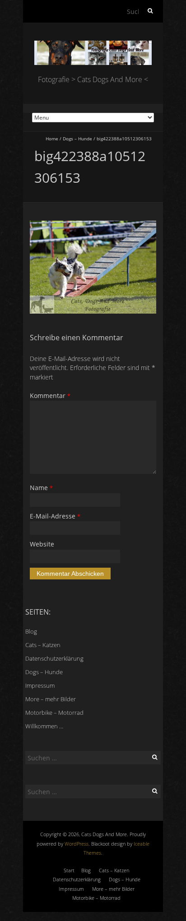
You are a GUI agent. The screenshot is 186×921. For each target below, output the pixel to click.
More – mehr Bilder (50, 699)
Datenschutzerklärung (54, 658)
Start (69, 870)
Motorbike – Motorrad (54, 712)
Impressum (40, 685)
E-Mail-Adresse (55, 516)
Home (52, 138)
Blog (31, 631)
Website (42, 544)
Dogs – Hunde (77, 138)
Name (41, 487)
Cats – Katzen (42, 645)
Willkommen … (44, 726)
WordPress (76, 843)
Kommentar (50, 395)
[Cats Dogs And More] (93, 45)
